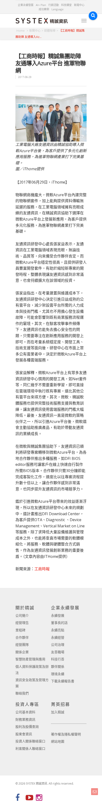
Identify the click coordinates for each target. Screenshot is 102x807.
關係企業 (22, 652)
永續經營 (57, 637)
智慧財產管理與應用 (30, 659)
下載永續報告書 (62, 681)
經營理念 (22, 622)
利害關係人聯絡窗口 (30, 748)
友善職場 (57, 652)
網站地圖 (57, 741)
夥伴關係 (57, 666)
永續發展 (57, 615)
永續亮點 (57, 630)
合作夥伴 (22, 637)
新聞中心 (79, 5)
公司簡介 (22, 615)
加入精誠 (57, 712)
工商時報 (42, 568)
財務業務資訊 (25, 719)
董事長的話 (59, 622)
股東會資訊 (23, 734)
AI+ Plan (41, 5)
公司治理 (57, 644)
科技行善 (57, 659)
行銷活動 (53, 5)
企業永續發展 (25, 5)
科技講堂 (66, 5)
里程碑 (20, 630)
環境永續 (57, 674)
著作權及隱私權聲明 (66, 734)
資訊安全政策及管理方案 (32, 683)
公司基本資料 (25, 712)
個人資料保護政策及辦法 (32, 669)
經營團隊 (22, 644)
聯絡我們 (22, 693)
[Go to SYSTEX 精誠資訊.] (22, 31)
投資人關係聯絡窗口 (30, 741)
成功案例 (44, 9)
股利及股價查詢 (27, 726)
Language (57, 9)
